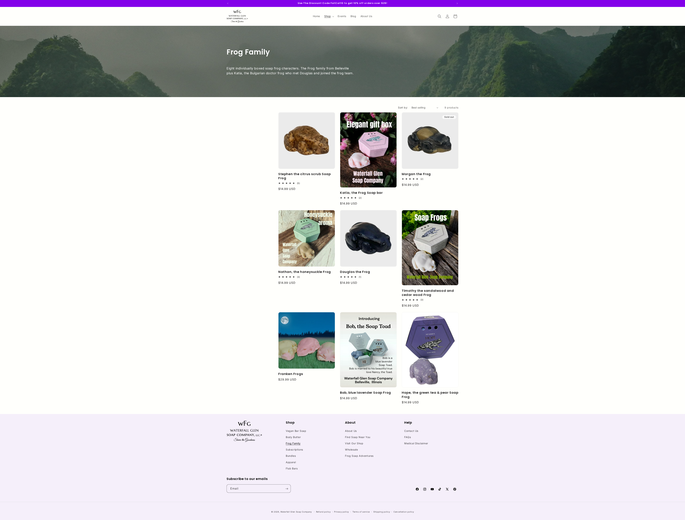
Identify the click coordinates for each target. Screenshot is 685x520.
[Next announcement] (457, 3)
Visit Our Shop (354, 443)
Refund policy (323, 511)
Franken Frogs (290, 374)
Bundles (291, 455)
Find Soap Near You (357, 436)
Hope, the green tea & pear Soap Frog (430, 395)
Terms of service (361, 511)
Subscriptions (294, 449)
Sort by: (403, 107)
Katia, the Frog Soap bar (361, 193)
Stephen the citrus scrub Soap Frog (304, 176)
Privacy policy (341, 511)
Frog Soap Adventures (359, 455)
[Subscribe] (287, 489)
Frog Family (293, 443)
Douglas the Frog (355, 272)
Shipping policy (381, 511)
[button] (329, 16)
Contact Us (411, 430)
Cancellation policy (404, 511)
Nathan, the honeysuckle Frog (304, 272)
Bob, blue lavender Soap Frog (365, 393)
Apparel (291, 462)
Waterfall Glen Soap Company (296, 512)
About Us (351, 430)
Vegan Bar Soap (296, 430)
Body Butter (293, 436)
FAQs (407, 436)
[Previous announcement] (228, 3)
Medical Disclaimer (416, 443)
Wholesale (351, 449)
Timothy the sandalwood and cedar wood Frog (428, 293)
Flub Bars (292, 468)
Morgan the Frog (416, 174)
